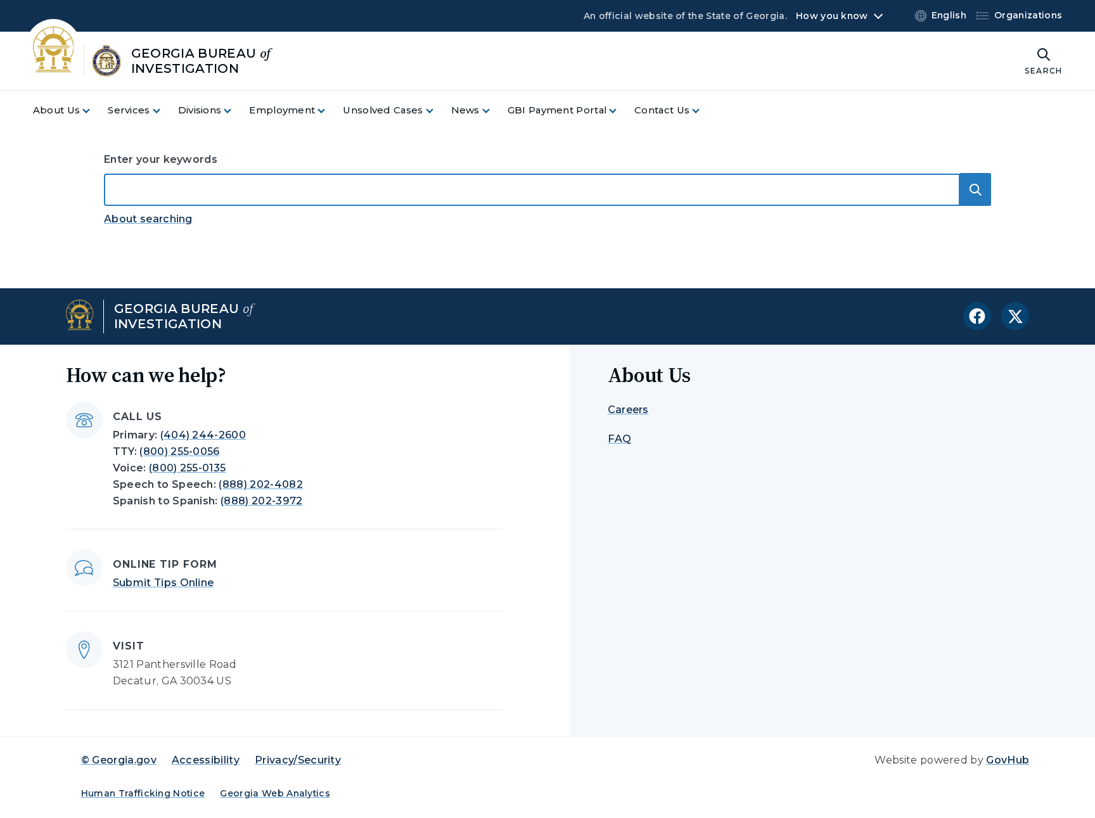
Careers (628, 410)
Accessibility (206, 760)
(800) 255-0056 (179, 451)
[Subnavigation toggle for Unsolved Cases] (437, 111)
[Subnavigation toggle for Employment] (329, 111)
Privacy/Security (298, 760)
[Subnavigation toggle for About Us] (94, 111)
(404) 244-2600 (203, 435)
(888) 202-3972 (261, 501)
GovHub (1007, 760)
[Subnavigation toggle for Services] (164, 111)
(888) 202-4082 (260, 484)
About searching (148, 219)
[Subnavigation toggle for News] (494, 111)
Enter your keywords (160, 159)
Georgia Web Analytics (275, 793)
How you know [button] (832, 16)
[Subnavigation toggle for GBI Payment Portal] (620, 111)
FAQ (620, 439)
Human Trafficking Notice (143, 793)
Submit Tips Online (163, 583)
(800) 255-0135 (187, 468)
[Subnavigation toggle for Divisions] (235, 111)
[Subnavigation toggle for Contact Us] (703, 111)
